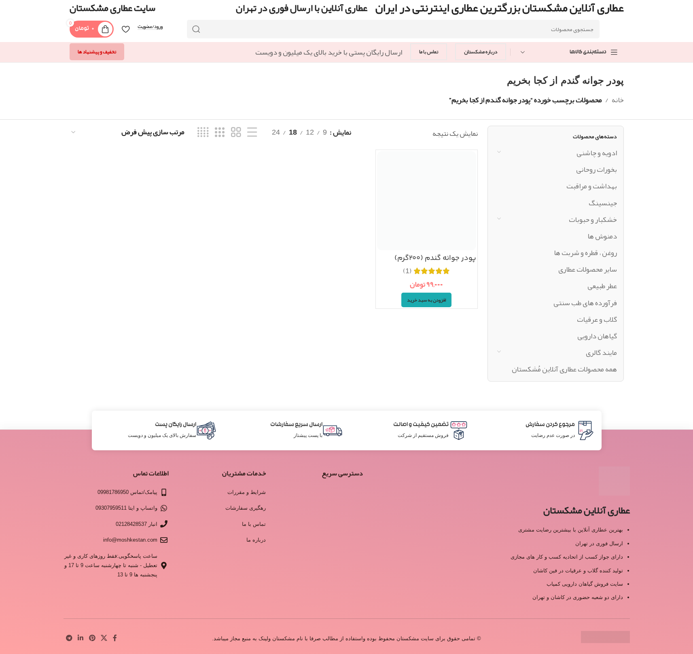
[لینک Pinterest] (92, 638)
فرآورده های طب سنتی (585, 302)
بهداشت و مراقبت (591, 186)
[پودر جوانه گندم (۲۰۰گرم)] (426, 200)
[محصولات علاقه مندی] (126, 29)
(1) (407, 270)
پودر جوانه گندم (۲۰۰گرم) (435, 258)
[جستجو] (196, 29)
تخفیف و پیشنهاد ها (97, 51)
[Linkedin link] (80, 638)
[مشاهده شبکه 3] (220, 132)
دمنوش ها (602, 236)
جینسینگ (603, 203)
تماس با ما (428, 51)
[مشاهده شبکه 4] (202, 132)
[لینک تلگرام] (69, 638)
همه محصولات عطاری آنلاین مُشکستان (564, 369)
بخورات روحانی (596, 169)
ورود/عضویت (150, 26)
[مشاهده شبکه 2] (236, 132)
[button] (426, 300)
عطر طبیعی (602, 285)
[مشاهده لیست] (252, 132)
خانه (618, 99)
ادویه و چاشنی (596, 153)
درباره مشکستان (480, 51)
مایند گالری (601, 352)
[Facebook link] (115, 638)
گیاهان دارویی (597, 336)
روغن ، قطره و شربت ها (585, 252)
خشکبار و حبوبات (593, 219)
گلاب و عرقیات (597, 319)
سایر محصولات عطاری (587, 269)
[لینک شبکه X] (104, 638)
